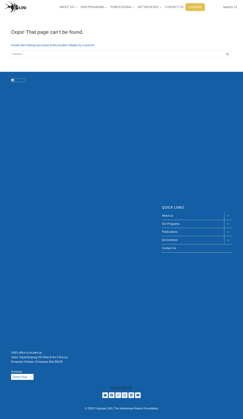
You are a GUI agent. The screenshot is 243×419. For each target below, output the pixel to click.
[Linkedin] (131, 395)
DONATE (195, 7)
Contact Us (169, 248)
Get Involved (170, 239)
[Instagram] (125, 395)
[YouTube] (138, 395)
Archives (16, 371)
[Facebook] (112, 395)
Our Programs (170, 223)
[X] (118, 395)
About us (167, 215)
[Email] (105, 395)
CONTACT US (174, 7)
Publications (170, 231)
